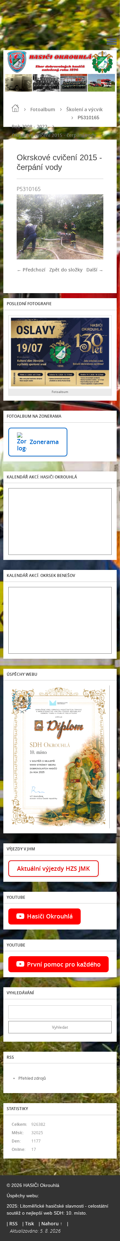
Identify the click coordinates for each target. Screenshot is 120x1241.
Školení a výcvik (84, 109)
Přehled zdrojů (32, 1078)
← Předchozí (31, 269)
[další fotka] (92, 226)
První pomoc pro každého (64, 964)
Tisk (29, 1223)
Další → (94, 269)
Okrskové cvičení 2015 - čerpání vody (54, 135)
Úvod (15, 108)
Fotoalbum (42, 109)
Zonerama (44, 442)
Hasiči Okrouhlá (50, 916)
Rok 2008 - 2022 (29, 126)
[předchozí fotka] (27, 226)
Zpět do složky (66, 269)
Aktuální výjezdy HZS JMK (53, 868)
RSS (13, 1223)
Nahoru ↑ (51, 1223)
